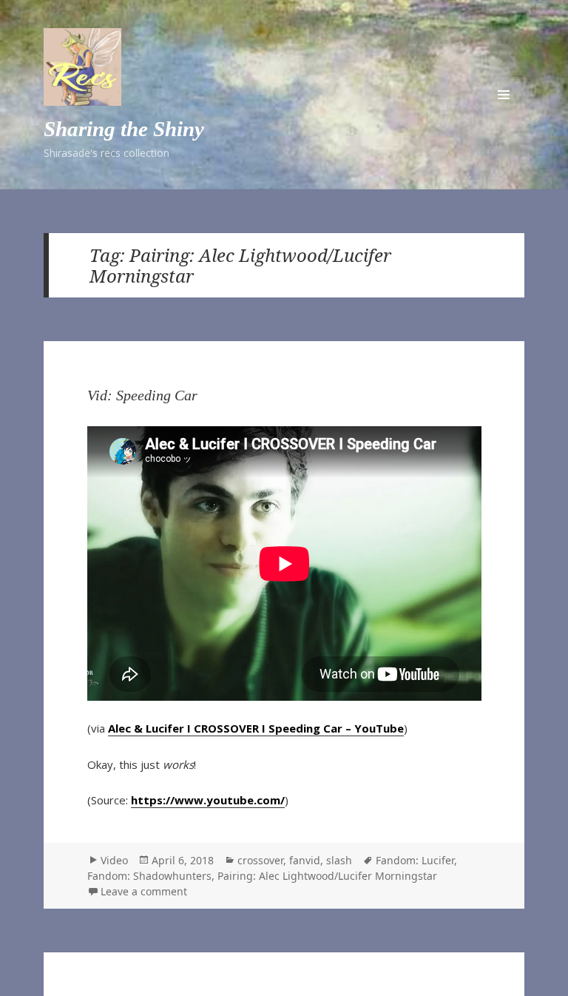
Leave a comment (144, 891)
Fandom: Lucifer (415, 860)
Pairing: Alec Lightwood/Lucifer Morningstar (327, 876)
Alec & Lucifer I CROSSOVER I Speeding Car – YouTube (256, 728)
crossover (260, 860)
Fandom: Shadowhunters (149, 876)
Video (114, 860)
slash (339, 860)
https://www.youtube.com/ (208, 800)
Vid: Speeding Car (142, 395)
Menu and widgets (503, 94)
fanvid (304, 860)
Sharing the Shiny (124, 129)
